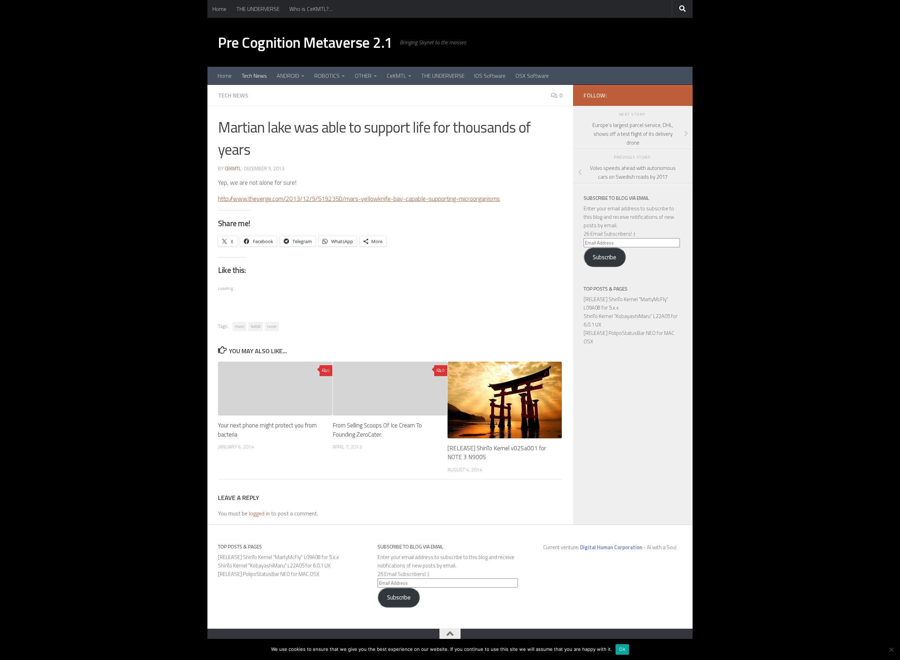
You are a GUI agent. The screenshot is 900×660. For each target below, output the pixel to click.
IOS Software (490, 75)
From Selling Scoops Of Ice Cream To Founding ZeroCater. (377, 430)
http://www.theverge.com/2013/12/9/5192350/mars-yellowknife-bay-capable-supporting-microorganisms (359, 198)
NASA (256, 326)
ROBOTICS (327, 75)
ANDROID (288, 75)
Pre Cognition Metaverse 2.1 (305, 42)
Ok (622, 649)
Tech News (254, 75)
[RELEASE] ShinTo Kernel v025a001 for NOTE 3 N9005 (497, 453)
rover (272, 326)
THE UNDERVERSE (257, 9)
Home (219, 9)
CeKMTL (396, 75)
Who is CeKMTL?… (311, 9)
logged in (259, 513)
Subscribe (604, 257)
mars (239, 326)
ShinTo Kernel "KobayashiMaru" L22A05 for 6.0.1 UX (274, 565)
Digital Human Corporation (611, 547)
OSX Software (532, 75)
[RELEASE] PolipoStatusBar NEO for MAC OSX (268, 574)
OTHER (363, 75)
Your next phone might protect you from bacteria (267, 430)
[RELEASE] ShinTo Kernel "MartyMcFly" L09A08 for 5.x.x (278, 557)
